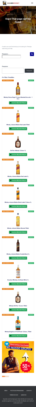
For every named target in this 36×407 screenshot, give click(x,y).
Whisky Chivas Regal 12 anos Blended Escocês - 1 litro (18, 98)
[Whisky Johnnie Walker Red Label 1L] (18, 168)
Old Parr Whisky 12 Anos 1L (18, 150)
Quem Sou (23, 395)
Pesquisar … (5, 54)
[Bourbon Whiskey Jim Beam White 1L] (18, 271)
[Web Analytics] (5, 376)
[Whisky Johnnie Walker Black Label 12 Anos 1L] (18, 194)
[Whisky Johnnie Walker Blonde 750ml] (18, 220)
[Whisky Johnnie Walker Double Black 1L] (18, 245)
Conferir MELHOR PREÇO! (19, 103)
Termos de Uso (14, 395)
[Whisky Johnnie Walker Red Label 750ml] (18, 116)
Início (5, 390)
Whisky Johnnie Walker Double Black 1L (18, 254)
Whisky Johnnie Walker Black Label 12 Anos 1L (18, 202)
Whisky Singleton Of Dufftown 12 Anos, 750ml (18, 331)
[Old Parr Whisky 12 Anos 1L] (18, 142)
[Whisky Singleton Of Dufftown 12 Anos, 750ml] (18, 323)
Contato (29, 390)
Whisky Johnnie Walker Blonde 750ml (18, 228)
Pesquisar (5, 66)
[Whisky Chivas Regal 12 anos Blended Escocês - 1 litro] (18, 89)
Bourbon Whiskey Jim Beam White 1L (18, 280)
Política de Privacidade (17, 390)
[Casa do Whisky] (11, 3)
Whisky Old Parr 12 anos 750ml (18, 306)
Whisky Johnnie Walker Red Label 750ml (18, 124)
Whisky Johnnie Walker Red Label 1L (18, 176)
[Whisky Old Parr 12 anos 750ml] (18, 297)
